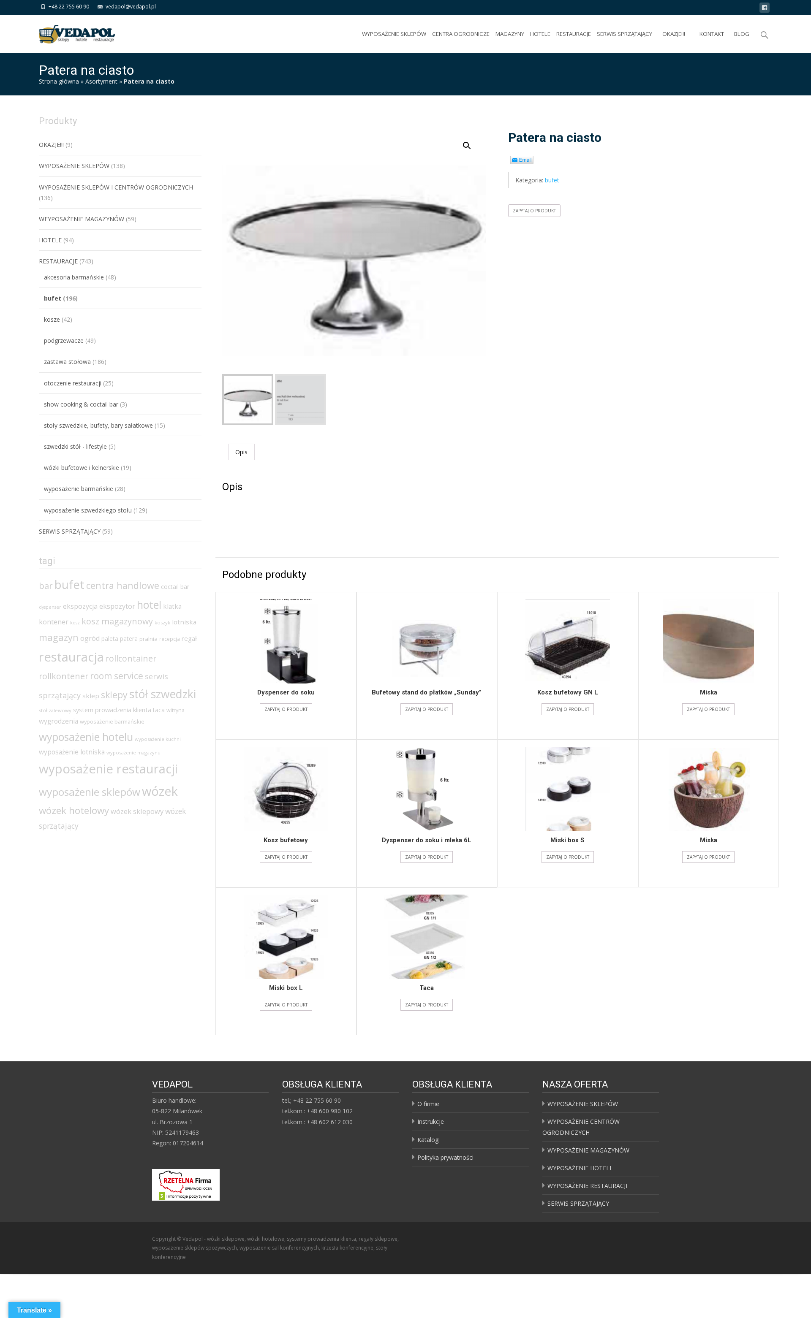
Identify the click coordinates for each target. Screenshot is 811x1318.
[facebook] (764, 9)
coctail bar (175, 587)
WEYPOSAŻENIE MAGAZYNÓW (81, 219)
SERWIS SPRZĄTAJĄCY (624, 34)
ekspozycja (80, 606)
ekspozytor (117, 606)
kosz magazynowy (117, 621)
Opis (241, 452)
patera (129, 639)
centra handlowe (122, 585)
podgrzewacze (64, 340)
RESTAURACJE (573, 34)
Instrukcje (430, 1121)
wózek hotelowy (74, 810)
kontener (53, 621)
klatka (172, 606)
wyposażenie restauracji (108, 768)
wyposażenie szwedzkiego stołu (88, 510)
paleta (109, 639)
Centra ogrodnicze (461, 34)
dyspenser (50, 607)
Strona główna (59, 81)
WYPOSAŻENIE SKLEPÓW (394, 34)
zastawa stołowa (67, 362)
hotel (149, 604)
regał (189, 638)
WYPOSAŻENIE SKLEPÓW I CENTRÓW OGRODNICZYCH (116, 187)
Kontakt (711, 34)
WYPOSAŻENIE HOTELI (579, 1168)
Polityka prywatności (445, 1157)
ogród (90, 638)
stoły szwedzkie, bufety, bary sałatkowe (98, 425)
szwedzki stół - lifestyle (75, 446)
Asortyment (101, 81)
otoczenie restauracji (72, 383)
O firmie (428, 1104)
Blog (741, 34)
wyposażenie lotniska (72, 752)
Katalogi (428, 1140)
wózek (160, 791)
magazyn (59, 637)
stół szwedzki (162, 694)
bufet (552, 180)
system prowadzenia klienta (112, 709)
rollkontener (63, 676)
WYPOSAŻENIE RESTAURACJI (587, 1186)
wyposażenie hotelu (86, 737)
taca (159, 710)
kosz (75, 623)
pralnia (148, 639)
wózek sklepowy (137, 811)
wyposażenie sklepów (89, 792)
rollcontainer (131, 658)
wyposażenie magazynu (133, 752)
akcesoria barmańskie (74, 277)
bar (46, 585)
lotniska (184, 622)
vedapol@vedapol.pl (131, 6)
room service (116, 676)
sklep (90, 696)
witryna (175, 710)
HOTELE (540, 34)
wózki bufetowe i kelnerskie (81, 468)
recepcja (169, 639)
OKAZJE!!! (673, 34)
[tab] (241, 452)
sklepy (114, 695)
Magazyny (509, 34)
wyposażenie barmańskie (78, 489)
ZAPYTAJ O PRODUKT (534, 211)
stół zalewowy (55, 710)
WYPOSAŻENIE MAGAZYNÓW (588, 1150)
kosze (52, 319)
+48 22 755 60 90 (69, 6)
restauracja (71, 656)
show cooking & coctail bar (81, 404)
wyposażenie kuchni (158, 739)
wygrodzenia (58, 721)
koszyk (162, 622)
